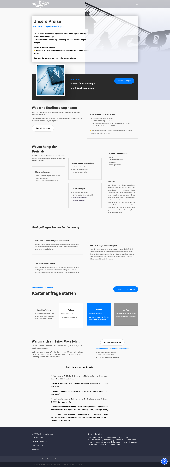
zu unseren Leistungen (126, 289)
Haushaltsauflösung (39, 441)
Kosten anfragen (124, 81)
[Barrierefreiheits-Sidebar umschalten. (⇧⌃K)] (164, 461)
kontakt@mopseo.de (95, 313)
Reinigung (35, 449)
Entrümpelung (37, 445)
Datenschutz (46, 459)
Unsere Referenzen (43, 128)
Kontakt (71, 459)
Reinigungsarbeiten (79, 200)
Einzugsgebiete (37, 437)
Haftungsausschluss (59, 459)
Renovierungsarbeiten (80, 197)
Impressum (35, 459)
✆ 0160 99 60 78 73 (112, 342)
